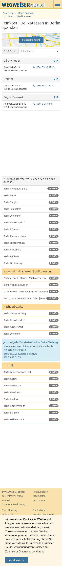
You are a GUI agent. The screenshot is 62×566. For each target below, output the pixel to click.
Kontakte (6, 500)
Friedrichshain (40, 510)
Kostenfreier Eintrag (12, 496)
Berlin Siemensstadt (30, 406)
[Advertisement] (31, 143)
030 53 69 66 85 (12, 357)
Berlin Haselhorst (30, 392)
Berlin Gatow (30, 379)
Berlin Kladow (30, 399)
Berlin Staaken (30, 413)
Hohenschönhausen (43, 514)
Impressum (39, 500)
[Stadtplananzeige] (54, 61)
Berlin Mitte (30, 195)
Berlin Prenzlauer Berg (30, 189)
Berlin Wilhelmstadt (30, 419)
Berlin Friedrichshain (30, 243)
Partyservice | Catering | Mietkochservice (30, 278)
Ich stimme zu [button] (16, 560)
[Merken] (57, 61)
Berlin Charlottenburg (30, 236)
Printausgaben (40, 492)
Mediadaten (39, 496)
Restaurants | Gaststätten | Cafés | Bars (30, 298)
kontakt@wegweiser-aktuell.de (20, 354)
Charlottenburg (9, 510)
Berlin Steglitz (30, 202)
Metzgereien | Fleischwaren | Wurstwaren (30, 292)
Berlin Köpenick (30, 229)
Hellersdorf (7, 514)
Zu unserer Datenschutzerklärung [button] (24, 551)
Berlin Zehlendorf (30, 216)
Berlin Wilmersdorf (30, 327)
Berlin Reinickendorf (30, 223)
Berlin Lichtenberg (30, 263)
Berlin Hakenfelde (30, 386)
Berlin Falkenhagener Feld (30, 372)
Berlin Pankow (30, 256)
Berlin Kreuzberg (30, 250)
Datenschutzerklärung (13, 504)
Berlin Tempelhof (30, 209)
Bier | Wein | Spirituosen (30, 285)
